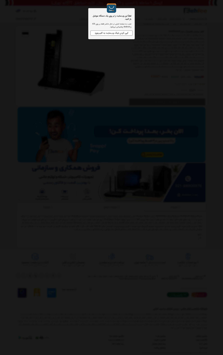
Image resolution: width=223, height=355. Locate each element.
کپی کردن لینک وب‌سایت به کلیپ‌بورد (111, 33)
